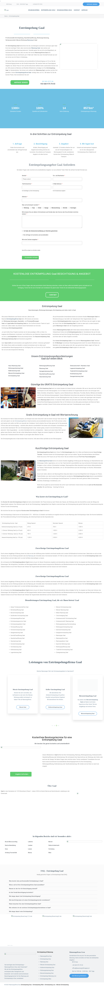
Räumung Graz (44, 962)
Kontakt (77, 10)
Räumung (30, 40)
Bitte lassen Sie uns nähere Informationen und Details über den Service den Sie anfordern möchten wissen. (50, 213)
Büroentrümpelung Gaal (87, 707)
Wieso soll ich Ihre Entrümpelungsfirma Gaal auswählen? (26, 885)
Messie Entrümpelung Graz (47, 964)
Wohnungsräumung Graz (47, 970)
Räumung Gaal (35, 48)
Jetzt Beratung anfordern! (79, 975)
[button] (52, 881)
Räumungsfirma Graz (64, 10)
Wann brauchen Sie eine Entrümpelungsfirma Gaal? (25, 904)
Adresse (25, 196)
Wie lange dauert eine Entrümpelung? (21, 911)
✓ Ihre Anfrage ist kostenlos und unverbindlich (35, 235)
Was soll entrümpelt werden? (31, 205)
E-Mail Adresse (57, 184)
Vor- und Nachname (59, 175)
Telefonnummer (27, 184)
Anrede (24, 175)
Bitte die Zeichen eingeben (30, 239)
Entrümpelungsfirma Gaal (23, 72)
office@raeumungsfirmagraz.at (81, 968)
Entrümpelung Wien (45, 979)
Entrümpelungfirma (12, 319)
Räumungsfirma (33, 10)
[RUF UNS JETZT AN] (36, 82)
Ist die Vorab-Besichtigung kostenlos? (21, 892)
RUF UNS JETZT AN (47, 81)
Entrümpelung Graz (48, 10)
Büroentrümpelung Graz (47, 973)
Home (6, 16)
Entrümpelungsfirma (20, 421)
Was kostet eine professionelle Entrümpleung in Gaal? (26, 881)
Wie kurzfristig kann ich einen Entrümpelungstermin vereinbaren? (29, 900)
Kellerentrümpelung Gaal (55, 707)
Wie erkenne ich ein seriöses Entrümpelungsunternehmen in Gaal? (30, 907)
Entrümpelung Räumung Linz (48, 976)
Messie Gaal (22, 707)
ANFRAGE (84, 10)
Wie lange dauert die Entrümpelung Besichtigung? (25, 896)
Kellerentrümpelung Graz (47, 967)
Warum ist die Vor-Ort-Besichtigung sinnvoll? (23, 888)
